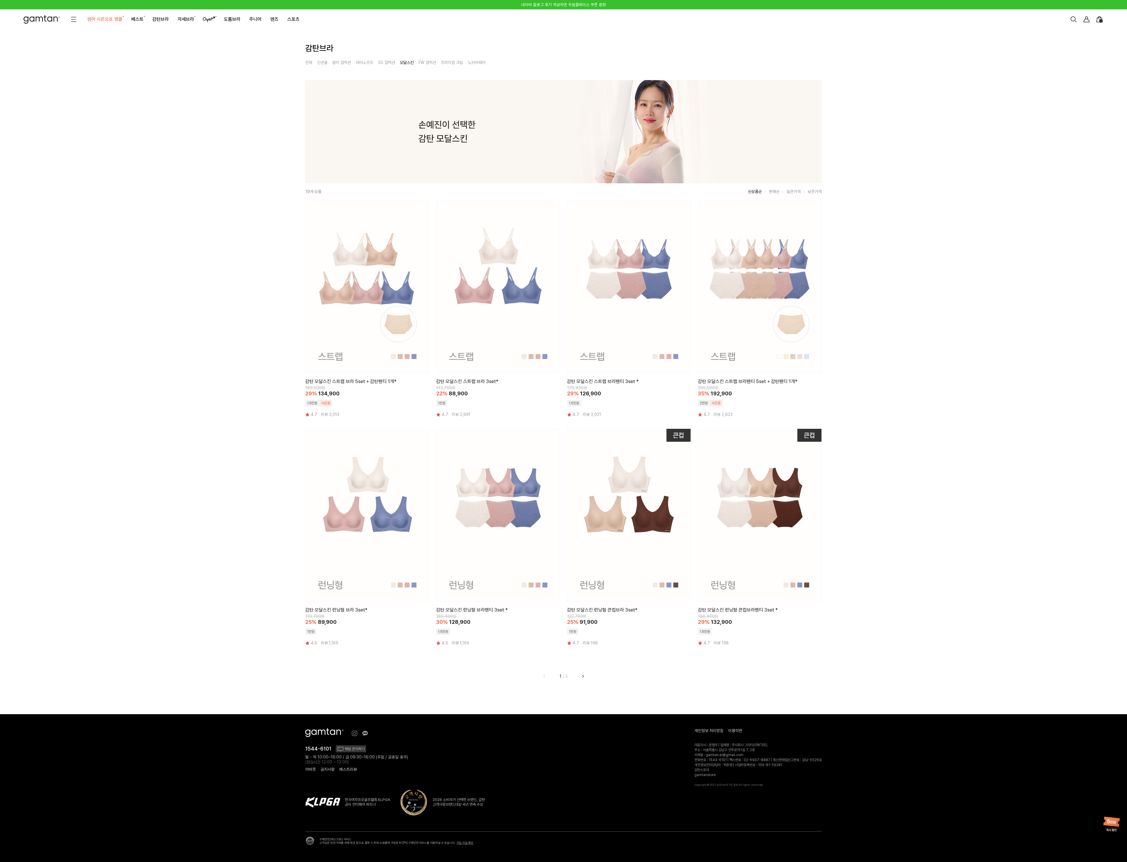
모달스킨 (407, 62)
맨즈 (274, 19)
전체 (308, 62)
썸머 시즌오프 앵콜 (104, 19)
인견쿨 (322, 62)
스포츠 (293, 19)
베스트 (137, 19)
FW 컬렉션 (427, 62)
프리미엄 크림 (452, 62)
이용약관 (735, 730)
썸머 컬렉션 (341, 62)
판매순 (774, 191)
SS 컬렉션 (386, 62)
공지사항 (327, 769)
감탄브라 (160, 19)
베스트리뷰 (348, 769)
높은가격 (794, 191)
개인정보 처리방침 (708, 730)
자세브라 (186, 19)
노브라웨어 (476, 62)
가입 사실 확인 (464, 842)
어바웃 (310, 769)
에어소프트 (364, 62)
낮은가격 (815, 191)
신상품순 (755, 191)
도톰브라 (232, 19)
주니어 (255, 19)
